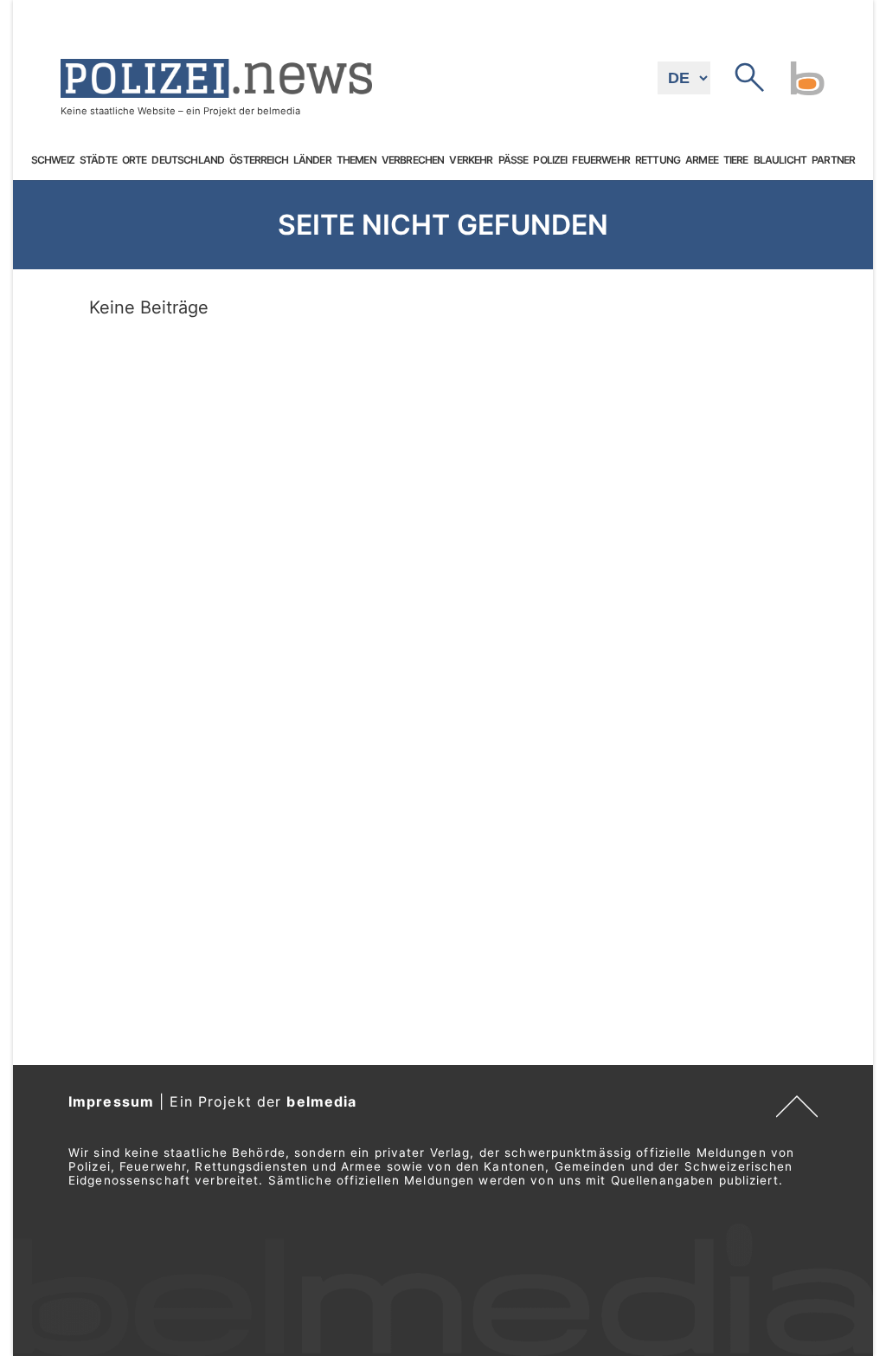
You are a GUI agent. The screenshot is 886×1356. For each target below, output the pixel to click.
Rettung (657, 159)
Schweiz (52, 159)
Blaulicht (780, 159)
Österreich (258, 159)
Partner (833, 159)
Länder (312, 159)
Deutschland (187, 159)
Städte (98, 159)
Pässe (513, 159)
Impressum (111, 1101)
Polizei (550, 159)
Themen (356, 159)
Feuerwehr (600, 159)
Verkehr (470, 159)
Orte (134, 159)
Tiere (735, 159)
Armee (701, 159)
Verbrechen (413, 159)
